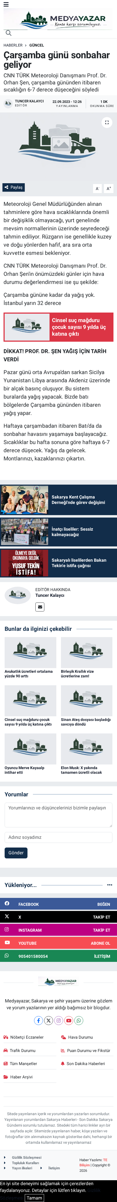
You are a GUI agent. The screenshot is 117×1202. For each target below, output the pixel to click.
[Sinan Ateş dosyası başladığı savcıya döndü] (87, 700)
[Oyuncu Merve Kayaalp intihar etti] (30, 748)
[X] (48, 1020)
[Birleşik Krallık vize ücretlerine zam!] (87, 652)
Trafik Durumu (22, 1050)
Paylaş (17, 187)
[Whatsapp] (78, 1020)
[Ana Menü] (6, 4)
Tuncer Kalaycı (49, 595)
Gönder (16, 852)
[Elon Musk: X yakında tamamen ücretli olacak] (87, 748)
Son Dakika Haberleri (86, 1063)
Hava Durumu (80, 1037)
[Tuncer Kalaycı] (18, 595)
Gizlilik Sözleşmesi (26, 1157)
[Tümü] (109, 885)
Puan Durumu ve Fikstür (88, 1050)
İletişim (54, 1168)
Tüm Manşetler (23, 1063)
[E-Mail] (39, 606)
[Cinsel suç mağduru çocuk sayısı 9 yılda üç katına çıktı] (30, 700)
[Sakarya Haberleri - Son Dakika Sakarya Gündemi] (58, 18)
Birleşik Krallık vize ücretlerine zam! (77, 673)
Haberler (13, 45)
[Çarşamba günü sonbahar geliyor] (58, 146)
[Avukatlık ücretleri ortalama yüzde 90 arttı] (30, 652)
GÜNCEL (36, 45)
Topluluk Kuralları (25, 1163)
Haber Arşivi (21, 1077)
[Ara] (9, 33)
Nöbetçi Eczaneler (27, 1037)
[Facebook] (38, 1020)
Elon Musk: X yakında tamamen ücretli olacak (81, 770)
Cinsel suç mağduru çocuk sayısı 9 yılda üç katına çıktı (28, 721)
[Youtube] (68, 1020)
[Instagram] (58, 1020)
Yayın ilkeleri (21, 1168)
